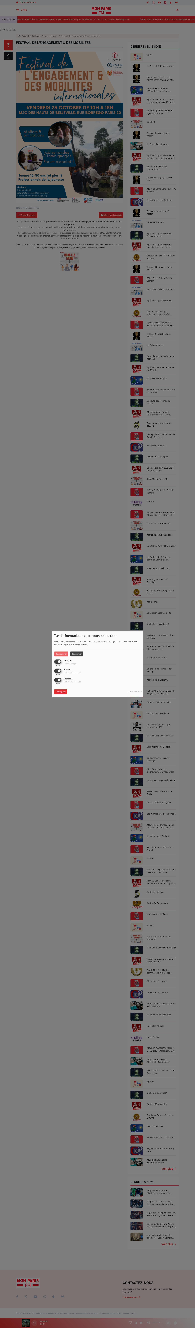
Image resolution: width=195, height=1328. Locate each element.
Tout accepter (61, 654)
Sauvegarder (61, 692)
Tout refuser (77, 654)
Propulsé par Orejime (135, 691)
